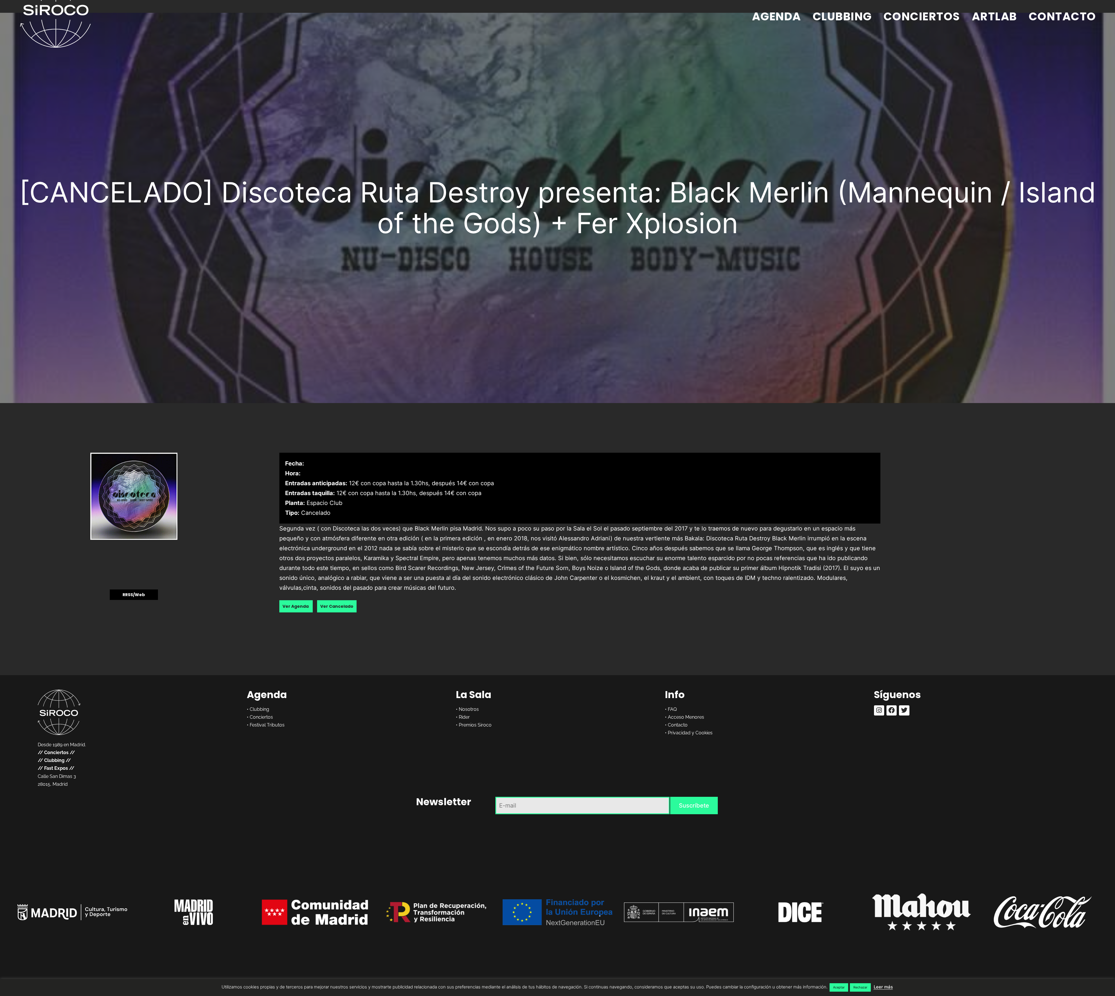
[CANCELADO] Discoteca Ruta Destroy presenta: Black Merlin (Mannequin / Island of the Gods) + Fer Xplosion (557, 207)
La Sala (473, 695)
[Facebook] (891, 710)
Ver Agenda (296, 606)
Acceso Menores (686, 717)
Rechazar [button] (860, 987)
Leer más (883, 987)
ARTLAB (994, 16)
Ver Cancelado (336, 606)
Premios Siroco (475, 725)
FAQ (672, 709)
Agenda (776, 16)
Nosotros (469, 709)
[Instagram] (879, 710)
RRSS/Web (134, 595)
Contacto (1062, 16)
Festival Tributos (267, 725)
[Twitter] (904, 710)
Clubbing (842, 16)
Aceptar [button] (839, 987)
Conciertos (922, 16)
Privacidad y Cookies (690, 733)
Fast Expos (56, 768)
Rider (464, 717)
